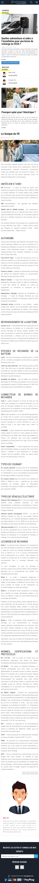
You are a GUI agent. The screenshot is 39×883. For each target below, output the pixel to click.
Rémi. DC (6, 818)
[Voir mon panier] (37, 2)
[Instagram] (17, 867)
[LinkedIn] (22, 867)
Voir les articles (13, 75)
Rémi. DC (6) (12, 72)
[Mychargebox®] (19, 2)
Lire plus (3, 59)
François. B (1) (12, 80)
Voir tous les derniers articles (10, 62)
